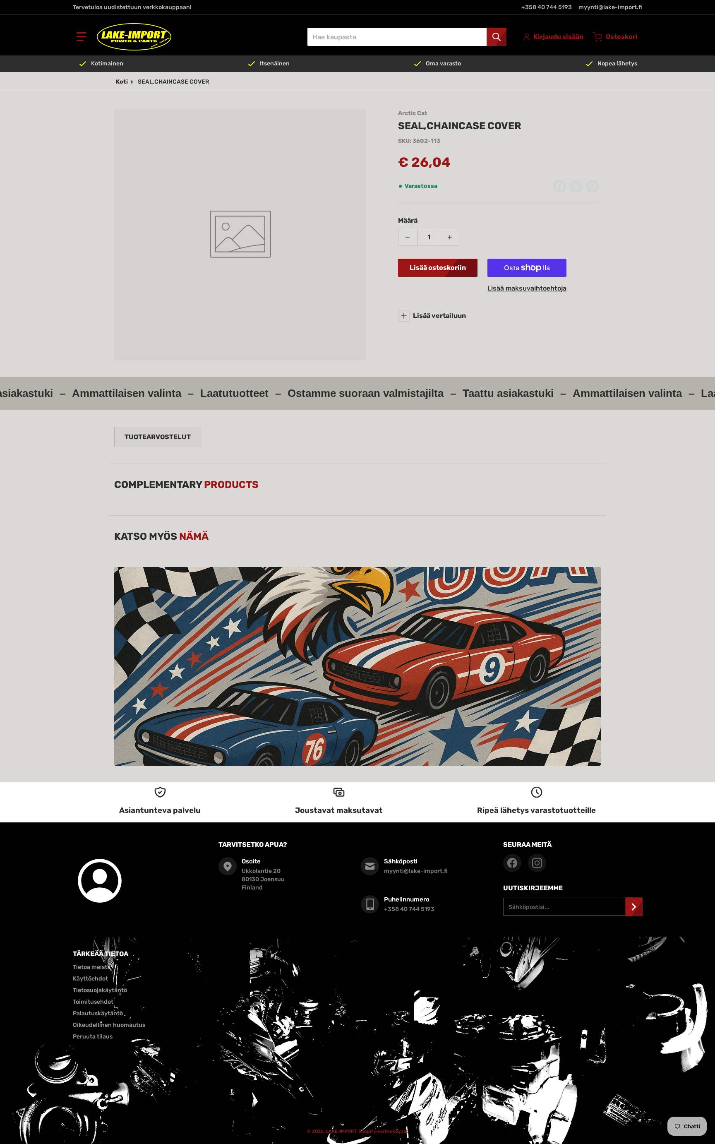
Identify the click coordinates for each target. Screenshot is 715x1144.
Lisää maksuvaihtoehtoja (526, 288)
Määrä (407, 220)
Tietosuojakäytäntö (100, 990)
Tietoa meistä (91, 967)
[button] (81, 37)
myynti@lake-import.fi (610, 7)
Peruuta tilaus (93, 1036)
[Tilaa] (634, 906)
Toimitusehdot (93, 1001)
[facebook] (512, 863)
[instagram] (537, 863)
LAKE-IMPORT (341, 1131)
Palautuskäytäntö (98, 1013)
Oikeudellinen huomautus (109, 1025)
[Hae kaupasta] (496, 37)
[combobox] (406, 37)
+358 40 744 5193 (546, 7)
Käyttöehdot (90, 978)
